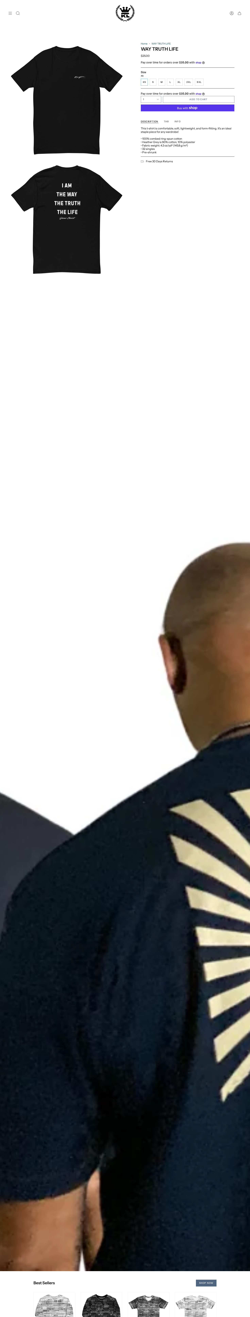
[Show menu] (10, 13)
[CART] (239, 13)
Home (144, 43)
